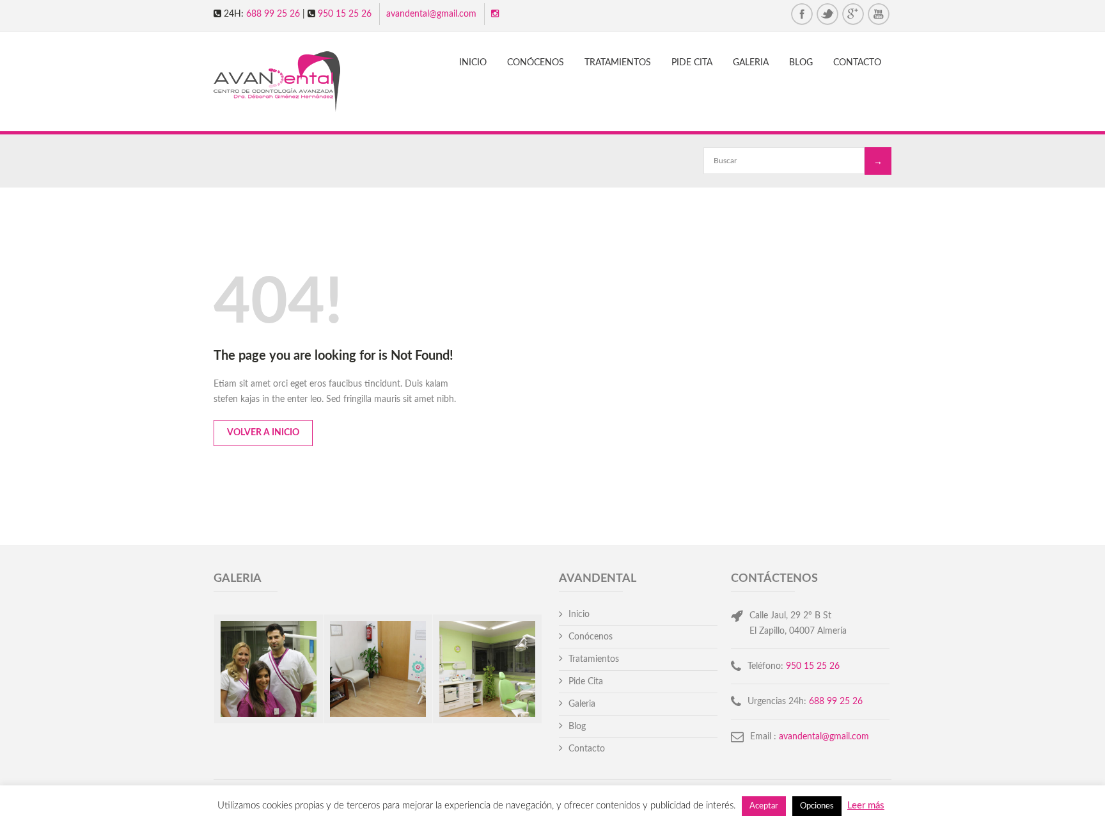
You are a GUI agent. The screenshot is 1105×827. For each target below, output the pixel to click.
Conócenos (535, 62)
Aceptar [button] (763, 806)
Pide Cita (691, 62)
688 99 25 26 (273, 14)
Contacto (857, 62)
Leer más (865, 805)
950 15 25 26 (345, 14)
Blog (801, 62)
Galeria (751, 62)
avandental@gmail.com (431, 14)
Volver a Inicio (263, 432)
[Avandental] (288, 83)
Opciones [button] (817, 806)
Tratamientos (617, 62)
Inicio (473, 62)
